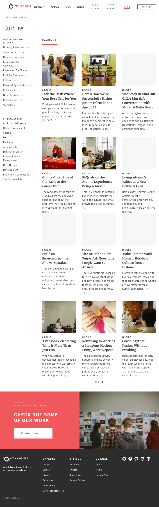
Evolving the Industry (16, 75)
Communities (12, 90)
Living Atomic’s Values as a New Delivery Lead (134, 181)
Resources (48, 480)
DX (4, 137)
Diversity (47, 475)
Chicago (73, 469)
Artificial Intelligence (14, 123)
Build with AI (95, 7)
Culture (80, 6)
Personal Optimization (17, 85)
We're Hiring (111, 7)
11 (102, 382)
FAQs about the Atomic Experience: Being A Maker (97, 181)
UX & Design (10, 165)
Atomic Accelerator (15, 51)
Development (10, 169)
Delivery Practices (13, 151)
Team (68, 6)
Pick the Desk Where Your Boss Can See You (59, 96)
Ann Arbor (74, 464)
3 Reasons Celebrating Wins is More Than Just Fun (59, 345)
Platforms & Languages (16, 174)
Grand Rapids (75, 475)
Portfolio (54, 6)
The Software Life (12, 179)
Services (38, 6)
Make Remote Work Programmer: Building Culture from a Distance (137, 260)
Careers (46, 469)
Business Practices (15, 56)
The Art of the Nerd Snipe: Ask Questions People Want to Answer (98, 260)
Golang (7, 132)
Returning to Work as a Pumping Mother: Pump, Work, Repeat (98, 345)
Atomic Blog (49, 485)
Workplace (10, 104)
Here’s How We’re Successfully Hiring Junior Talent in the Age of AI (97, 100)
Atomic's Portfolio (33, 433)
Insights (47, 464)
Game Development (14, 128)
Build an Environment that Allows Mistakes (56, 258)
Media (99, 469)
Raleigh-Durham (77, 480)
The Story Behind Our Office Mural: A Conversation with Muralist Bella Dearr (138, 100)
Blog (127, 7)
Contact (147, 7)
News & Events (13, 94)
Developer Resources (53, 490)
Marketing (8, 142)
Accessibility (10, 147)
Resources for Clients (16, 70)
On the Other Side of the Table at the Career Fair (57, 181)
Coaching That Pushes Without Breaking (134, 345)
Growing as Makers (16, 47)
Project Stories (12, 99)
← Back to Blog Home (15, 17)
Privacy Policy (102, 475)
